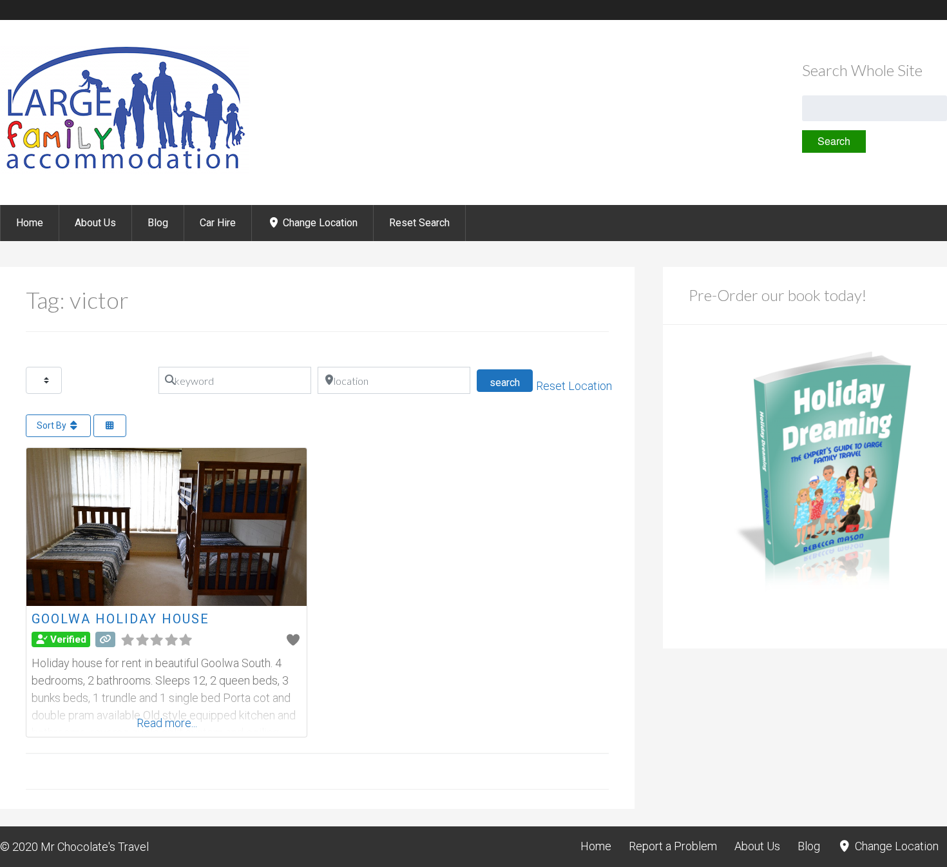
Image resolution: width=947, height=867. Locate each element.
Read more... (167, 723)
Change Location (319, 223)
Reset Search (419, 223)
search (511, 382)
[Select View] (110, 425)
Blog (158, 223)
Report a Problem (673, 846)
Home (29, 223)
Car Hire (218, 223)
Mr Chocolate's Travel (95, 846)
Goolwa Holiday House (120, 619)
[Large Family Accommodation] (124, 170)
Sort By (52, 425)
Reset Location (574, 386)
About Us (95, 223)
